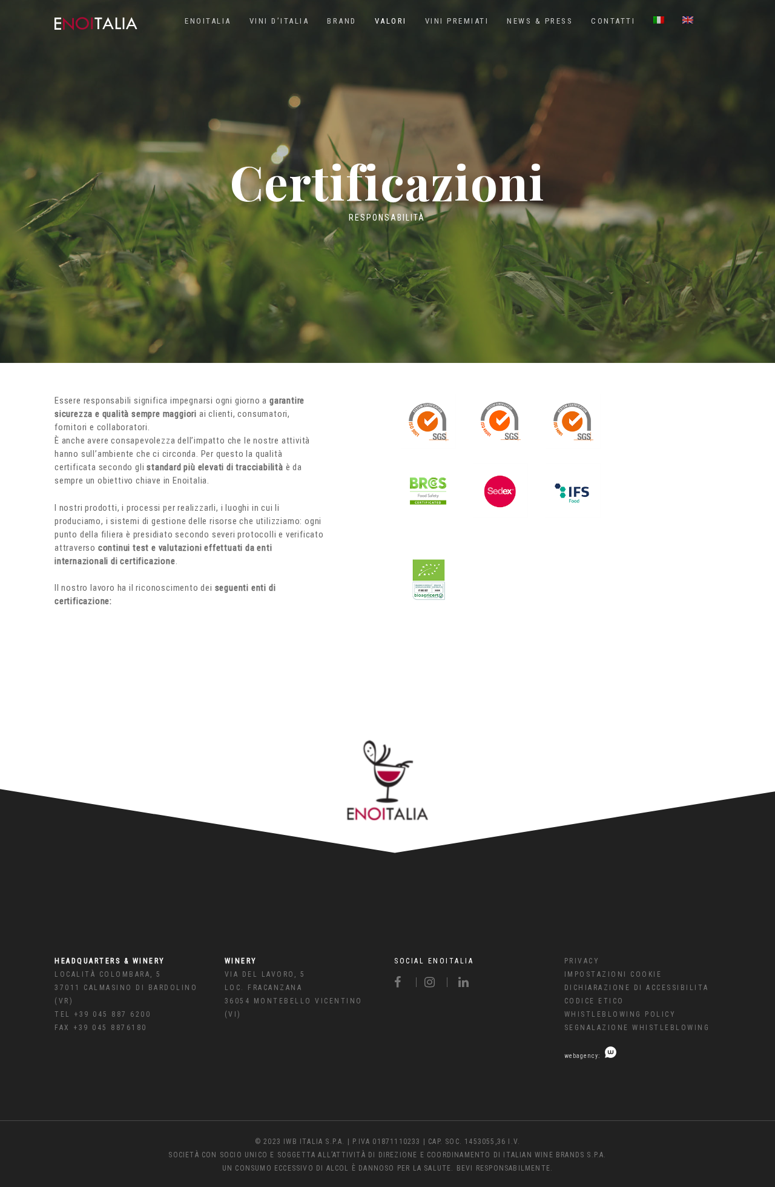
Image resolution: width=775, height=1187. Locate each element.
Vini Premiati (457, 20)
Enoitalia (208, 20)
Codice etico (594, 1001)
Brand (342, 20)
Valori (391, 20)
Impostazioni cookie (613, 974)
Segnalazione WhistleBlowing (637, 1027)
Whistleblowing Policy (620, 1014)
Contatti (613, 20)
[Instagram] (432, 982)
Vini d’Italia (279, 20)
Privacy (582, 961)
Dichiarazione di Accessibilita (636, 987)
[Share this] (405, 982)
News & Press (540, 20)
